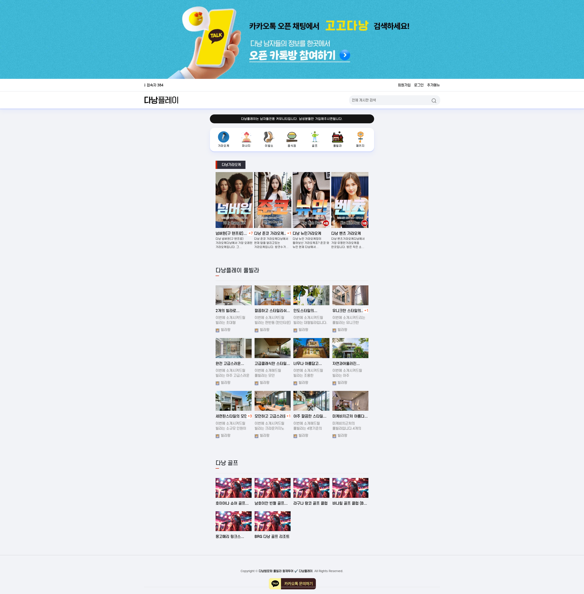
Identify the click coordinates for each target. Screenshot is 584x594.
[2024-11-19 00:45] (350, 295)
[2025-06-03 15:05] (311, 488)
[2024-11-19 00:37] (273, 348)
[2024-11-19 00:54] (234, 295)
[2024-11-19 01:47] (311, 348)
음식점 (292, 145)
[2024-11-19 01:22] (234, 401)
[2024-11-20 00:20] (273, 401)
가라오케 (223, 145)
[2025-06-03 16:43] (234, 488)
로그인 (419, 85)
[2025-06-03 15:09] (273, 488)
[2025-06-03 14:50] (234, 521)
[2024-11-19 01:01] (311, 401)
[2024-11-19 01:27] (273, 295)
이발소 (269, 145)
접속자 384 (155, 85)
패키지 (360, 145)
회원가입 (404, 85)
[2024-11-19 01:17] (350, 348)
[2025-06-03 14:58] (350, 488)
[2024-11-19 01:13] (234, 348)
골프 (315, 145)
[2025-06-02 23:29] (273, 521)
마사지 (246, 145)
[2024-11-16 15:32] (350, 401)
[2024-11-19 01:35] (311, 295)
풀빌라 (337, 145)
